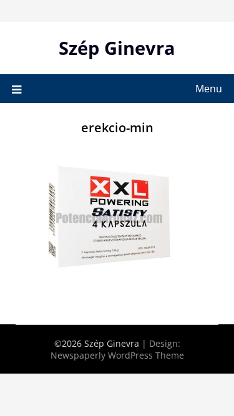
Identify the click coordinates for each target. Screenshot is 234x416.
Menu (208, 88)
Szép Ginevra (117, 48)
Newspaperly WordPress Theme (117, 355)
